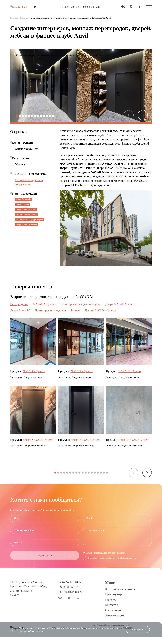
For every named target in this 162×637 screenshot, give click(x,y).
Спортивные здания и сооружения (29, 182)
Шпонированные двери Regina (29, 219)
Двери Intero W (22, 204)
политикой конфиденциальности (82, 628)
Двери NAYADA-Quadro (26, 224)
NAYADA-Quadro (23, 199)
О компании (113, 610)
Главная (14, 18)
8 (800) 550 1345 (91, 6)
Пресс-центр (113, 594)
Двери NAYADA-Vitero (26, 209)
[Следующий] (143, 115)
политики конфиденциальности (122, 558)
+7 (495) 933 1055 (69, 6)
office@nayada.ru (71, 591)
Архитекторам (114, 615)
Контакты (111, 604)
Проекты (24, 18)
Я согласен (138, 629)
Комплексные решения (120, 589)
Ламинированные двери (26, 214)
